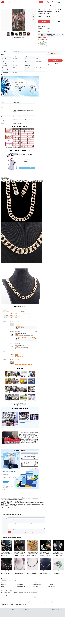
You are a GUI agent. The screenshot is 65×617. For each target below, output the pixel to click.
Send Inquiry (44, 21)
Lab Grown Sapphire (20, 584)
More (2, 606)
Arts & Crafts (5, 7)
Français (19, 610)
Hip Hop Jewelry (35, 582)
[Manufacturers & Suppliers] (6, 2)
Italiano (27, 610)
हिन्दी (46, 610)
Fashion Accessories (11, 7)
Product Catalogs (15, 580)
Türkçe (52, 610)
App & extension (52, 5)
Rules (63, 5)
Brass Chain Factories (24, 601)
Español (12, 610)
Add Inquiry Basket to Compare (18, 37)
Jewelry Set (3, 596)
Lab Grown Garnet (51, 584)
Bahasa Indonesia (60, 610)
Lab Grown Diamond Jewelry (21, 586)
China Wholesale (28, 609)
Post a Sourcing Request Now (30, 532)
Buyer (42, 5)
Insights (58, 609)
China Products (13, 609)
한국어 (41, 610)
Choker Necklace (24, 596)
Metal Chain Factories (5, 601)
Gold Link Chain (48, 601)
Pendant (9, 596)
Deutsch (31, 610)
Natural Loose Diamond (52, 586)
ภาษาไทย (49, 610)
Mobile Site (54, 609)
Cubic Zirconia (34, 586)
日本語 (44, 610)
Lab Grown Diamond (51, 582)
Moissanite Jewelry (20, 582)
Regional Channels (44, 609)
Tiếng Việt (55, 610)
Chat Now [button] (58, 21)
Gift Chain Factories (33, 601)
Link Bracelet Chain (5, 604)
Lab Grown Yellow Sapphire (36, 584)
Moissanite (2, 582)
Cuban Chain (12, 604)
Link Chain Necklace (56, 601)
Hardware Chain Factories (15, 601)
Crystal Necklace (31, 596)
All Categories (4, 5)
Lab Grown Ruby (3, 584)
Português (15, 610)
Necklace (16, 7)
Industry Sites (39, 609)
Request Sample (55, 23)
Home (2, 7)
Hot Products (7, 609)
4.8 (51, 53)
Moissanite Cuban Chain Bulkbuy (21, 604)
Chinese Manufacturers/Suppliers (20, 609)
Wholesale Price (34, 609)
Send (10, 532)
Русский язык (23, 610)
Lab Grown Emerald (4, 586)
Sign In (39, 47)
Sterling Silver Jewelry (15, 596)
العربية (38, 610)
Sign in (63, 2)
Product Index (50, 609)
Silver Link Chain (41, 601)
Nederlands (34, 610)
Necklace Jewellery (39, 596)
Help (46, 5)
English (9, 610)
